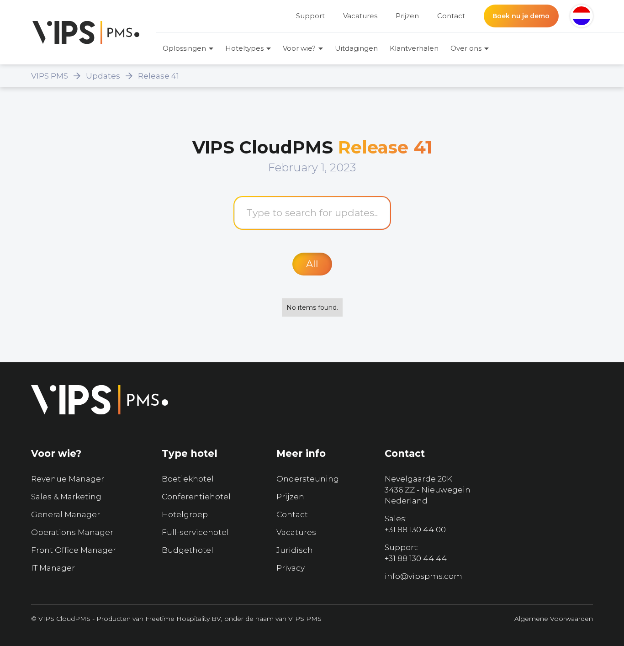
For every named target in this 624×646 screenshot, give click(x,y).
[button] (581, 16)
